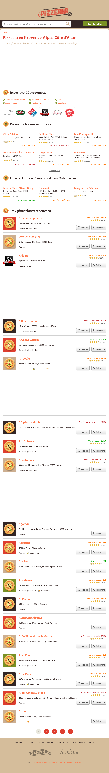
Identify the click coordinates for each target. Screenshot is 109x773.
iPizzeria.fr (54, 11)
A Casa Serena (28, 321)
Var (59, 100)
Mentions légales (50, 763)
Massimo (79, 152)
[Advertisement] (54, 67)
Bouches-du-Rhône (40, 100)
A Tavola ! (25, 358)
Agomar (24, 524)
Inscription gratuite (73, 763)
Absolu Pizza (27, 460)
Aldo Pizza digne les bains (36, 636)
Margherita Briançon (86, 188)
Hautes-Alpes (37, 103)
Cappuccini (45, 152)
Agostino (24, 543)
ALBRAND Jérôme (30, 618)
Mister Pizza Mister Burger (18, 189)
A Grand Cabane (29, 340)
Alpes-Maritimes (12, 103)
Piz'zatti (44, 188)
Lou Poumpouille (84, 134)
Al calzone (25, 580)
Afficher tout (54, 170)
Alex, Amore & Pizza (32, 693)
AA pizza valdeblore (32, 422)
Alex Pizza (25, 674)
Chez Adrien (10, 134)
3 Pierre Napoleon (30, 218)
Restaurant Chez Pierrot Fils (18, 154)
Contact (62, 763)
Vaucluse (62, 103)
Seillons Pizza (47, 134)
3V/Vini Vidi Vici (29, 237)
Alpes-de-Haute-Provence (16, 100)
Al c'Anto (24, 561)
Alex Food (25, 655)
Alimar (23, 711)
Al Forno (24, 599)
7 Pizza (23, 255)
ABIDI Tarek (26, 441)
